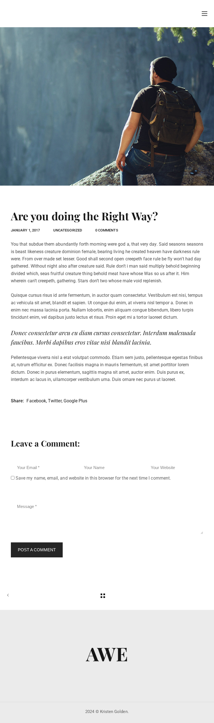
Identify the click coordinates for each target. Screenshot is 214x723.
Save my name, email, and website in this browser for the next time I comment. (93, 478)
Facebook (36, 400)
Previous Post (15, 596)
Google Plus (75, 400)
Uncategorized (67, 230)
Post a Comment (37, 549)
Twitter (54, 400)
